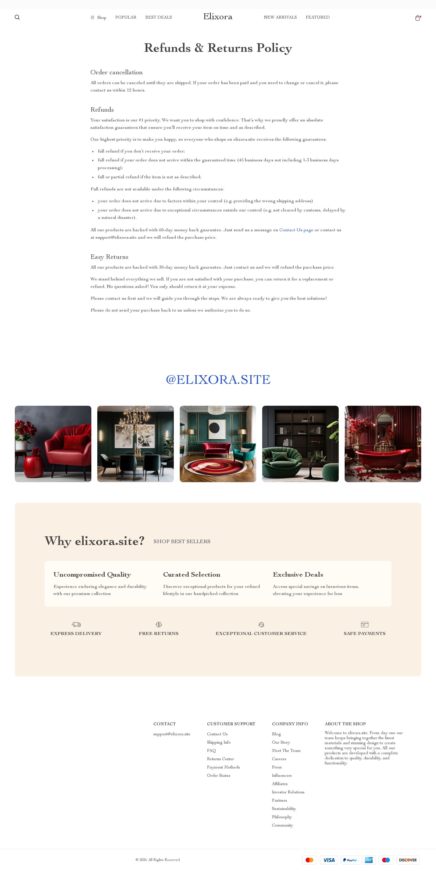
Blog (276, 734)
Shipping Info (219, 743)
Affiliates (280, 784)
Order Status (218, 776)
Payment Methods (223, 768)
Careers (279, 759)
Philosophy (282, 817)
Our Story (281, 743)
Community (282, 826)
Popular (125, 18)
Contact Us (217, 734)
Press (277, 768)
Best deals (158, 18)
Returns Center (220, 759)
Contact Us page (296, 230)
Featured (318, 18)
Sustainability (284, 809)
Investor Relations (288, 792)
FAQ (211, 751)
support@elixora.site (171, 734)
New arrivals (280, 18)
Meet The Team (286, 751)
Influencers (282, 776)
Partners (279, 801)
